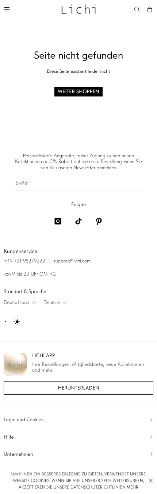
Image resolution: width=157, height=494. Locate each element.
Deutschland (17, 302)
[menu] (8, 8)
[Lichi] (78, 9)
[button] (150, 480)
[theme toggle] (13, 322)
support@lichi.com (72, 261)
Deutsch (51, 302)
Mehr (132, 487)
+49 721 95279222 (24, 261)
